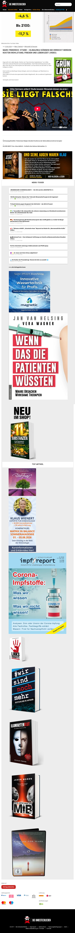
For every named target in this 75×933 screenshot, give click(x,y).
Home (4, 9)
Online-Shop (36, 9)
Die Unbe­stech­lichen (48, 9)
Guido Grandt (13, 191)
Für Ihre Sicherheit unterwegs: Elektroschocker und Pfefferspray (29, 246)
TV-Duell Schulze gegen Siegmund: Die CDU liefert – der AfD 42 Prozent (31, 204)
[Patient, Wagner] (38, 356)
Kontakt (49, 928)
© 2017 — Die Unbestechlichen (18, 927)
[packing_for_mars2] (35, 851)
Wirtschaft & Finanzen (30, 46)
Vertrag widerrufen (8, 887)
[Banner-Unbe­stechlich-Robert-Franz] (22, 482)
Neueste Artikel (12, 9)
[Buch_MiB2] (26, 796)
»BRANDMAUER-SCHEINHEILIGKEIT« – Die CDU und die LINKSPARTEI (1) (31, 190)
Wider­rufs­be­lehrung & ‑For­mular (35, 928)
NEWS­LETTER (60, 9)
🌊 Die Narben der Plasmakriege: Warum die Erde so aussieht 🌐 (29, 260)
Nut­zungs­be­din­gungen (55, 927)
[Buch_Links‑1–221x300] (19, 648)
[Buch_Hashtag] (26, 689)
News (20, 9)
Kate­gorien (27, 9)
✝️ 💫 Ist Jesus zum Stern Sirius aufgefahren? (24, 253)
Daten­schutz (42, 927)
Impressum (33, 927)
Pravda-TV (13, 214)
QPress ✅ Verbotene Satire (17, 198)
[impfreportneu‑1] (37, 593)
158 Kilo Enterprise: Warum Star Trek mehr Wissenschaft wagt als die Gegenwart (34, 197)
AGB (65, 927)
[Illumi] (26, 743)
